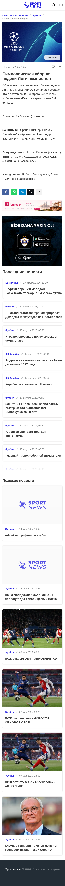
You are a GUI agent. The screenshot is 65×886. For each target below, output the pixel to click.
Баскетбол (12, 282)
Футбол (36, 15)
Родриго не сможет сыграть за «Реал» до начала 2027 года (34, 362)
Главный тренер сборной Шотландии (33, 455)
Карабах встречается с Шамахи (29, 384)
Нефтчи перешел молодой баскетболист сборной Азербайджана (34, 291)
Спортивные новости (15, 15)
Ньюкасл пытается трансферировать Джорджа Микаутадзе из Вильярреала (34, 315)
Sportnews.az (13, 869)
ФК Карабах (13, 354)
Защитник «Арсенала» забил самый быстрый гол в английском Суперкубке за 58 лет (32, 408)
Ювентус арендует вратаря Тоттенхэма (26, 433)
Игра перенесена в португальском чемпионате (31, 338)
